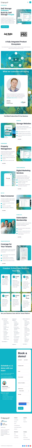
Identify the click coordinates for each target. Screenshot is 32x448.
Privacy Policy (25, 437)
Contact (24, 435)
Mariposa (15, 421)
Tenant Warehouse (17, 425)
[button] (16, 59)
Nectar (15, 423)
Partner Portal (16, 437)
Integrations (25, 421)
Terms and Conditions (26, 439)
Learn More (19, 139)
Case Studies (16, 435)
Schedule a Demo (5, 26)
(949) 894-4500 (3, 427)
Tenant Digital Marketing (17, 427)
